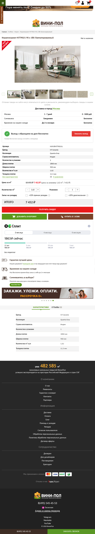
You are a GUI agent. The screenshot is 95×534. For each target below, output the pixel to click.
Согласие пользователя (47, 430)
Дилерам (47, 454)
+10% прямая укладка (38, 195)
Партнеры (47, 400)
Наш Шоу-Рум (15, 284)
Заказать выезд (81, 134)
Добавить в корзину (26, 217)
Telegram (47, 517)
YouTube (47, 524)
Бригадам (47, 464)
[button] (91, 94)
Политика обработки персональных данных (47, 438)
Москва (56, 109)
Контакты (47, 397)
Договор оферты (47, 441)
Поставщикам (47, 461)
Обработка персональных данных (47, 434)
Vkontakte (47, 520)
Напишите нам (28, 264)
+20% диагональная (77, 195)
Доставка (47, 413)
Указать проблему (2, 13)
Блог (47, 420)
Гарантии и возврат (47, 393)
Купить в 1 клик (72, 217)
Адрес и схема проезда (47, 511)
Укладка (47, 427)
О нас (47, 386)
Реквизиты (47, 389)
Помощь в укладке (47, 423)
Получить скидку (47, 210)
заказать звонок (71, 532)
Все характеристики (10, 177)
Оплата (48, 416)
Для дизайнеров (48, 457)
